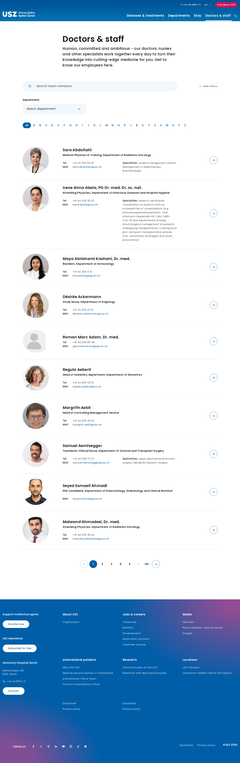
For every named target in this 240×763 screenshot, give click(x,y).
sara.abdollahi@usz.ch (87, 167)
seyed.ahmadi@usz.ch (87, 498)
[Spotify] (85, 746)
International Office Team (79, 678)
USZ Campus (191, 667)
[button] (54, 109)
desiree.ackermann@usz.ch (91, 313)
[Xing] (48, 746)
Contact (13, 691)
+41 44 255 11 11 (192, 4)
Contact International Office (81, 684)
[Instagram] (71, 746)
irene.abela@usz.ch (85, 204)
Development (132, 633)
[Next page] (156, 564)
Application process (136, 639)
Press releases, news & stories (203, 627)
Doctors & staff (218, 15)
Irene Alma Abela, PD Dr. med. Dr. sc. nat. (102, 187)
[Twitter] (41, 746)
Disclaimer (70, 703)
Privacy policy (71, 709)
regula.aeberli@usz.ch (87, 386)
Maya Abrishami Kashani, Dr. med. (96, 258)
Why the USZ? (71, 667)
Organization (71, 622)
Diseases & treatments (145, 15)
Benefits (128, 627)
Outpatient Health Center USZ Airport (207, 673)
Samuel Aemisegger (82, 445)
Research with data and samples (145, 673)
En (206, 4)
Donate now (16, 624)
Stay (197, 15)
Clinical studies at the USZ (140, 667)
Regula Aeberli (77, 369)
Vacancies (129, 622)
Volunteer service (134, 644)
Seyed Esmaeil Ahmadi (85, 485)
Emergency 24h (226, 4)
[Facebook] (33, 746)
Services (188, 622)
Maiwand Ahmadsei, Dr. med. (91, 521)
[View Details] (213, 160)
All (27, 125)
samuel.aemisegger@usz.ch (91, 462)
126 (147, 564)
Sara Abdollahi (77, 150)
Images (188, 633)
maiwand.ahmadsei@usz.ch (91, 538)
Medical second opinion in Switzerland (88, 673)
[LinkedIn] (56, 746)
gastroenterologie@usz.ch (90, 346)
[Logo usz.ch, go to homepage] (19, 15)
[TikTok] (78, 746)
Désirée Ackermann (82, 296)
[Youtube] (63, 746)
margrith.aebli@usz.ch (87, 424)
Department (31, 100)
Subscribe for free (19, 648)
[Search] (235, 16)
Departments (179, 15)
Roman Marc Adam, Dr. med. (91, 337)
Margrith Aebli (77, 407)
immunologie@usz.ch (86, 275)
